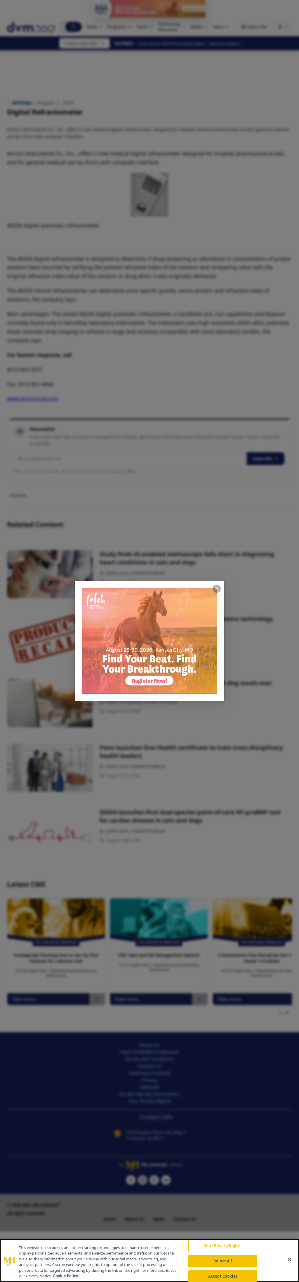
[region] (149, 1260)
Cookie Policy (65, 1275)
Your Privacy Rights (222, 1246)
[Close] (289, 1259)
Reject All (222, 1261)
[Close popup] (217, 589)
